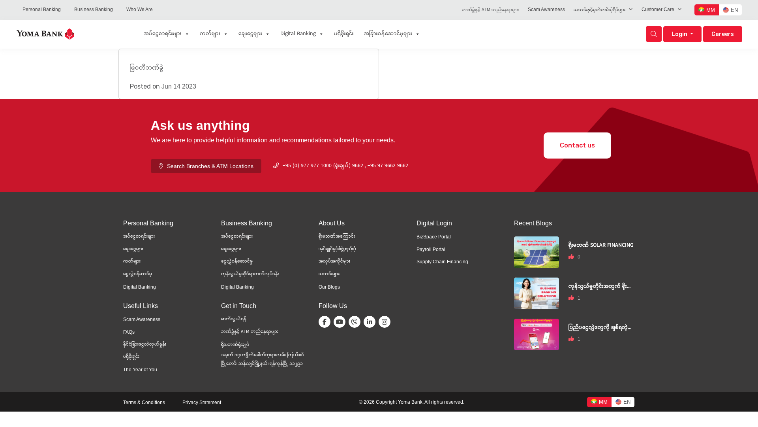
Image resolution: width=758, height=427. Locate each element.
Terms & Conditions (144, 402)
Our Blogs (329, 287)
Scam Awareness (546, 9)
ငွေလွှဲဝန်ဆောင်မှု (237, 261)
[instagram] (386, 322)
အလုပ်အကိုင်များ (334, 261)
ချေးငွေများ (250, 34)
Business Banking (93, 9)
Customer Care (658, 9)
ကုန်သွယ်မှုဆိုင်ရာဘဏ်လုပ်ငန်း (250, 274)
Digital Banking (298, 34)
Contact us (577, 145)
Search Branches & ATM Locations (210, 166)
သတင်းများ (329, 274)
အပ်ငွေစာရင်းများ (163, 34)
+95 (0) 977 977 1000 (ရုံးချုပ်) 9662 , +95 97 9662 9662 (345, 166)
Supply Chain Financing (442, 262)
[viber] (356, 322)
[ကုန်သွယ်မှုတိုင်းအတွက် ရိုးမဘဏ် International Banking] (536, 292)
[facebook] (326, 322)
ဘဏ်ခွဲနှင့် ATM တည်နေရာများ (490, 10)
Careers (722, 34)
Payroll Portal (431, 249)
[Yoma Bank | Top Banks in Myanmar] (45, 33)
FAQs (129, 332)
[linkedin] (371, 322)
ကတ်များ (210, 34)
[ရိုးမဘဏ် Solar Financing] (536, 251)
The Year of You (140, 369)
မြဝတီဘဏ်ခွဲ (146, 68)
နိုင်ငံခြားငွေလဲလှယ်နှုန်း (144, 344)
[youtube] (341, 322)
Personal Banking (42, 9)
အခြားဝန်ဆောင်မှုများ (388, 34)
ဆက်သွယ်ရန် (233, 319)
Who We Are (139, 9)
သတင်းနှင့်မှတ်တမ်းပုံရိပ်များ (599, 10)
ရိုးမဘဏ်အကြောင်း (337, 236)
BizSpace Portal (434, 237)
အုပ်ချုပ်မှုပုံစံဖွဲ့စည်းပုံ (337, 249)
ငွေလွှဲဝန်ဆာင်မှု (137, 274)
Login (680, 34)
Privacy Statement (201, 402)
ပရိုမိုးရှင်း (344, 34)
